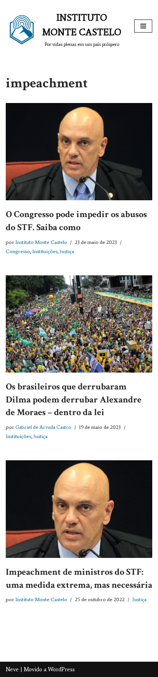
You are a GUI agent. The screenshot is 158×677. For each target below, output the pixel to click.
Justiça (67, 251)
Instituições (45, 251)
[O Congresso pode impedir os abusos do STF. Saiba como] (79, 151)
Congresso (18, 251)
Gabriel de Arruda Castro (43, 427)
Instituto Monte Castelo (41, 242)
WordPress (61, 669)
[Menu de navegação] (143, 26)
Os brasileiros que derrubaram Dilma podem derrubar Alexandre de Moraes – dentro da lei (74, 399)
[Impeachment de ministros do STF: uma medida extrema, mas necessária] (79, 509)
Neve (12, 669)
